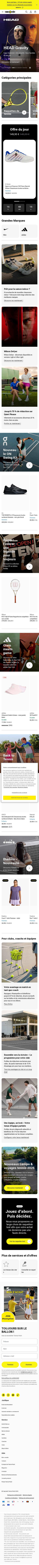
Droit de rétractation (7, 1404)
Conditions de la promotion (12, 1561)
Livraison (4, 1471)
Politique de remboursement (26, 1498)
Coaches (4, 1441)
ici (9, 785)
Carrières (4, 1438)
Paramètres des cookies (8, 1415)
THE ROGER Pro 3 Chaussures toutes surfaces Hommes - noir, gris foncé (13, 516)
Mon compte (5, 1457)
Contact (4, 1461)
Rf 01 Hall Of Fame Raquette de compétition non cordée (15, 618)
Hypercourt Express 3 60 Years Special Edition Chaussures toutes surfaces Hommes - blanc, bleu (17, 187)
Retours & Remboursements (9, 1475)
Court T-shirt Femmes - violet (11, 918)
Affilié (3, 1434)
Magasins (4, 1468)
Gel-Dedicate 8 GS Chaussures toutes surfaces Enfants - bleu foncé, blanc (14, 818)
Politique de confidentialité (14, 1495)
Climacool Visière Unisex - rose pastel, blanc (14, 716)
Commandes (5, 1427)
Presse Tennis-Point (7, 1481)
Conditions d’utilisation (11, 1498)
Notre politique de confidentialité (10, 1378)
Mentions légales (27, 1495)
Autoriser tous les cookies (19, 797)
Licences (4, 1408)
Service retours (6, 1431)
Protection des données (10, 787)
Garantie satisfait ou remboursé (10, 1411)
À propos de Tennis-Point (8, 1464)
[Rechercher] (26, 12)
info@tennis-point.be (26, 1372)
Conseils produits (6, 1478)
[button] (2, 12)
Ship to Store (5, 1448)
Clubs (3, 1445)
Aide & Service (5, 1424)
